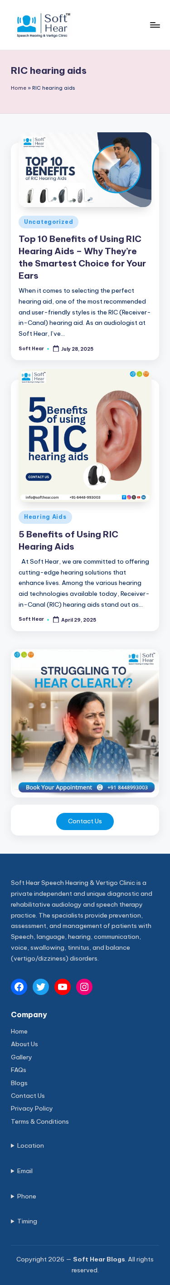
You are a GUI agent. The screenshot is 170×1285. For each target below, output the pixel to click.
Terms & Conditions (40, 1121)
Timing (27, 1221)
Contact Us (85, 821)
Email (25, 1171)
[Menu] (154, 24)
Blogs (19, 1083)
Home (18, 88)
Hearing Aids (45, 516)
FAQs (18, 1070)
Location (30, 1145)
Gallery (21, 1057)
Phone (26, 1196)
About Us (24, 1044)
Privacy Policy (32, 1108)
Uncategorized (48, 221)
